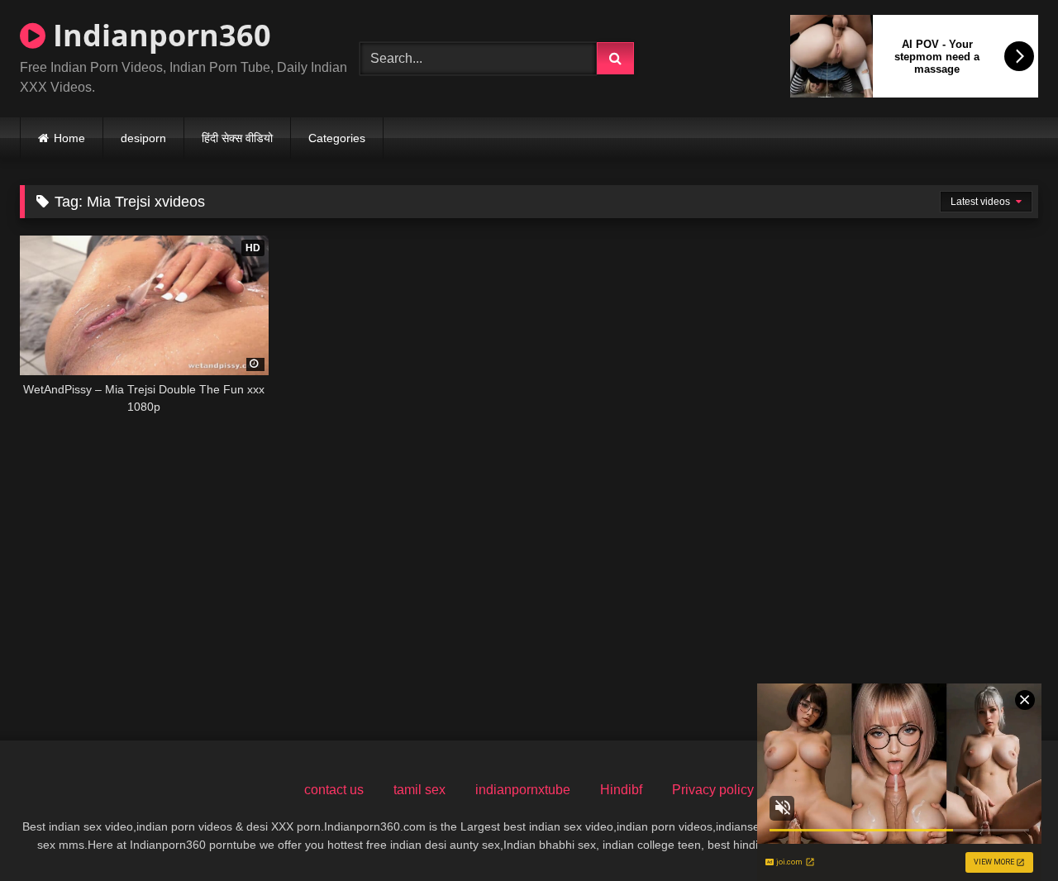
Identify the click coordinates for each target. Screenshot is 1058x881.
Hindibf (621, 790)
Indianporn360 (158, 35)
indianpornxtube (522, 790)
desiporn (143, 138)
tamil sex (419, 790)
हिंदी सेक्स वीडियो (237, 138)
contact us (334, 790)
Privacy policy (713, 790)
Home (69, 138)
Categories (336, 138)
